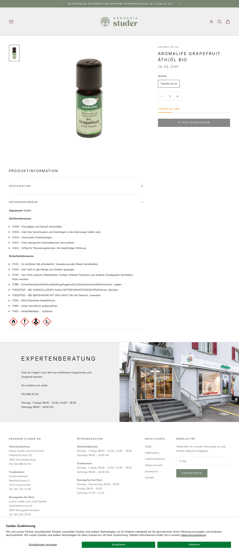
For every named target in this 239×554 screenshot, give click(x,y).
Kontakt (149, 477)
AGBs (148, 446)
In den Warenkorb (194, 122)
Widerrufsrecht (153, 465)
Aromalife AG (168, 47)
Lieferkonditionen (155, 459)
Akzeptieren (118, 544)
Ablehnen (194, 544)
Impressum (151, 471)
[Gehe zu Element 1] (14, 53)
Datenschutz (152, 453)
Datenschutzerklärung (193, 535)
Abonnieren (192, 473)
